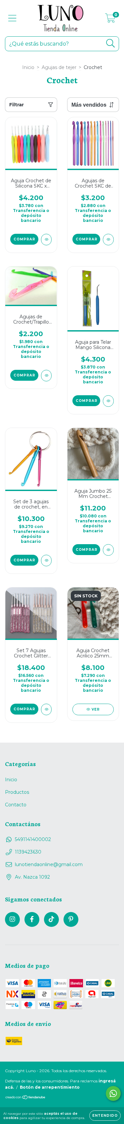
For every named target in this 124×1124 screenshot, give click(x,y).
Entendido (105, 1115)
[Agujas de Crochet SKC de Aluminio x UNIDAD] (108, 239)
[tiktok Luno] (51, 919)
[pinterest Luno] (70, 919)
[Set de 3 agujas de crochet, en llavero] (46, 560)
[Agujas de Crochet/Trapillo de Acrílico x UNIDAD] (46, 375)
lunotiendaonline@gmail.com (49, 864)
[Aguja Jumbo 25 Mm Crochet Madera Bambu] (108, 550)
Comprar (24, 239)
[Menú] (12, 18)
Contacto (15, 805)
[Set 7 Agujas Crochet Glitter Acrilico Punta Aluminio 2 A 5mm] (46, 709)
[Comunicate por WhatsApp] (113, 1093)
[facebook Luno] (31, 919)
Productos (17, 792)
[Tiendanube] (25, 1098)
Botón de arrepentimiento (50, 1087)
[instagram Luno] (12, 919)
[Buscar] (110, 43)
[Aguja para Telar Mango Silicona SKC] (108, 401)
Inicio (28, 67)
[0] (110, 20)
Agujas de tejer (59, 67)
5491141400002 (33, 839)
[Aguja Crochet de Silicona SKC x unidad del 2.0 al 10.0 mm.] (46, 239)
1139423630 (28, 852)
